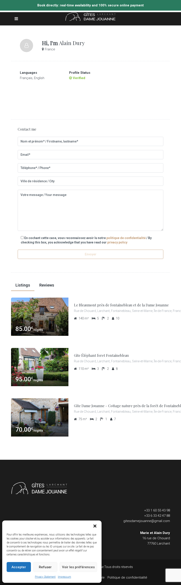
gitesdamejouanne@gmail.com (146, 521)
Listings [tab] (22, 285)
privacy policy (117, 242)
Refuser (45, 567)
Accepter (18, 567)
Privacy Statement (45, 576)
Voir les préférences (78, 567)
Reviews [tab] (46, 285)
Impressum (64, 576)
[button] (95, 526)
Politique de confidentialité (127, 577)
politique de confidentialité (126, 238)
